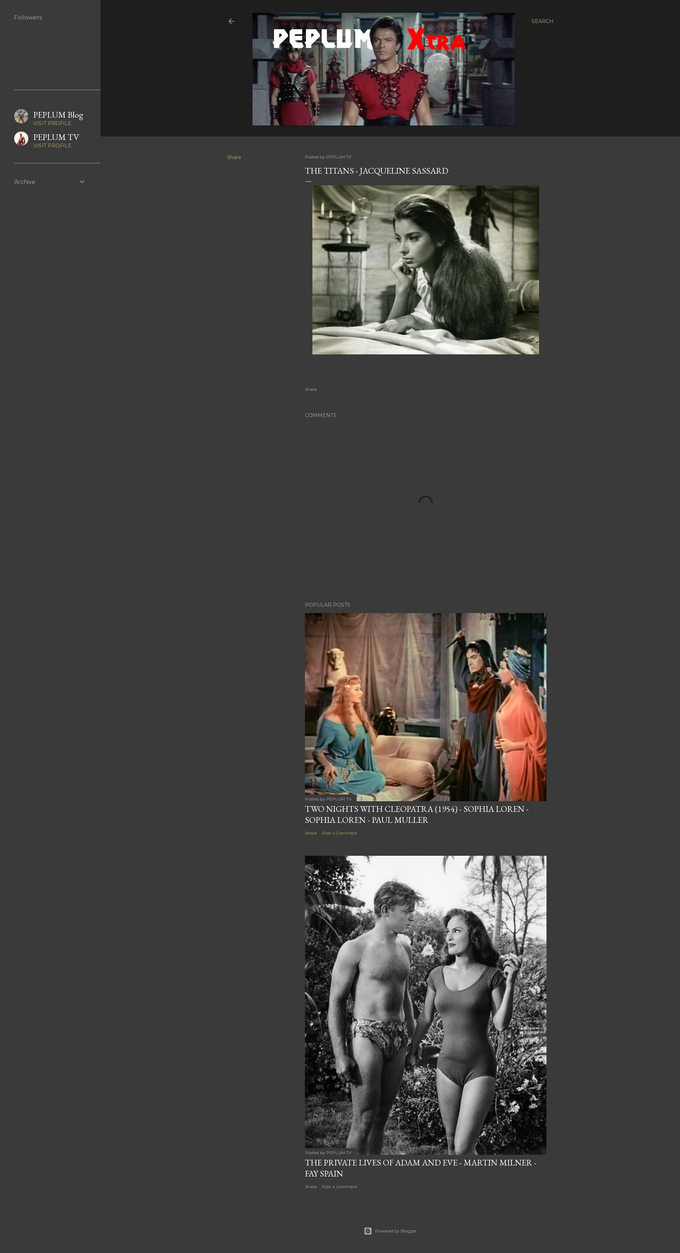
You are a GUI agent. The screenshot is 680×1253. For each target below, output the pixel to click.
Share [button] (234, 157)
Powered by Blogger (396, 1231)
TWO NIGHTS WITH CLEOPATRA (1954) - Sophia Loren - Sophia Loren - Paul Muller (417, 814)
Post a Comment (339, 833)
